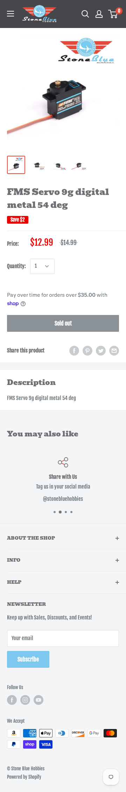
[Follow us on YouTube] (38, 700)
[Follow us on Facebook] (12, 700)
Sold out (63, 323)
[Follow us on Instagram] (25, 700)
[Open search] (85, 14)
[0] (113, 14)
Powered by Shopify (24, 777)
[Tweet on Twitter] (101, 351)
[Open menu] (10, 13)
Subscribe (28, 659)
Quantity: (16, 266)
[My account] (99, 14)
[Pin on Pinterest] (87, 351)
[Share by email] (114, 351)
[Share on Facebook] (74, 351)
